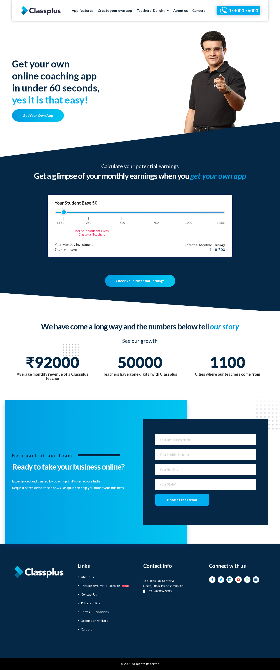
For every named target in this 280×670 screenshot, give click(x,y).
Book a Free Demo (182, 500)
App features (82, 10)
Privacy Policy (90, 603)
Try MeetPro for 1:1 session (104, 585)
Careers (198, 10)
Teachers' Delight (150, 10)
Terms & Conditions (95, 612)
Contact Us (89, 594)
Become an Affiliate (94, 620)
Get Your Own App (38, 115)
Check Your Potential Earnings (140, 281)
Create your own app (115, 10)
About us (180, 10)
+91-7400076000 (159, 591)
